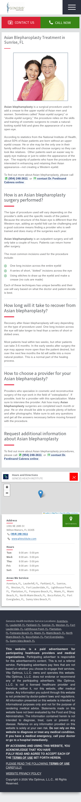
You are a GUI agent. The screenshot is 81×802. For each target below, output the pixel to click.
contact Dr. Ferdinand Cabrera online (35, 180)
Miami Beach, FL (55, 633)
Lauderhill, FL (17, 625)
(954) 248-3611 (19, 534)
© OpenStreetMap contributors (68, 513)
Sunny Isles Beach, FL (22, 641)
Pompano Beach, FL (21, 633)
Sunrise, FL (48, 625)
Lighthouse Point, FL (36, 629)
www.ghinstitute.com (24, 539)
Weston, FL (62, 625)
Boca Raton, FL (34, 637)
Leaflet (47, 513)
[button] (40, 494)
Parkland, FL (33, 625)
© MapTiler (54, 513)
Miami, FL (39, 633)
